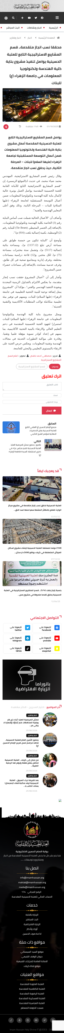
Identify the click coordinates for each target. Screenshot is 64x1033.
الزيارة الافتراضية (32, 924)
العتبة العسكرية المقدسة (32, 998)
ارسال (49, 410)
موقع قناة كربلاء (32, 966)
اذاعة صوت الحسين (32, 934)
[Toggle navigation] (57, 17)
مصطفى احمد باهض (40, 356)
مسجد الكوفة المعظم (32, 1008)
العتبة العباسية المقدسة (32, 1003)
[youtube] (29, 18)
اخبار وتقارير (15, 38)
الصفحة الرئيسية (46, 38)
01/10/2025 (52, 126)
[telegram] (28, 1020)
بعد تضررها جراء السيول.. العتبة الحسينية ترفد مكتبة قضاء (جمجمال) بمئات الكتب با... (22, 783)
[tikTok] (11, 1020)
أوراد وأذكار (32, 929)
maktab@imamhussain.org (32, 882)
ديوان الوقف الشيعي (32, 956)
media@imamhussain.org (32, 887)
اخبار (29, 38)
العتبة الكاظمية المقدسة (32, 989)
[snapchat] (19, 1020)
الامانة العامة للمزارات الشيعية (32, 961)
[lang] (6, 18)
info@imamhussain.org (32, 877)
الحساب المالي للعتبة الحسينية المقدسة (32, 896)
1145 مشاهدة (32, 126)
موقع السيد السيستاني (32, 952)
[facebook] (42, 18)
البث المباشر (32, 919)
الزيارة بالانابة (32, 914)
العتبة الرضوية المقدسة (32, 993)
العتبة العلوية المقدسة (32, 984)
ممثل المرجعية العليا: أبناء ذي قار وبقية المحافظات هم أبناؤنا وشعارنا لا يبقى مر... (21, 722)
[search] (13, 18)
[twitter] (36, 18)
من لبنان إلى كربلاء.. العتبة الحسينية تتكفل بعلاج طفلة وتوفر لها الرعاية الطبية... (22, 763)
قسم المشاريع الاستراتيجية (31, 366)
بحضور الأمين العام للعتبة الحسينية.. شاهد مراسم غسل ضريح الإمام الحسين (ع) (21, 743)
